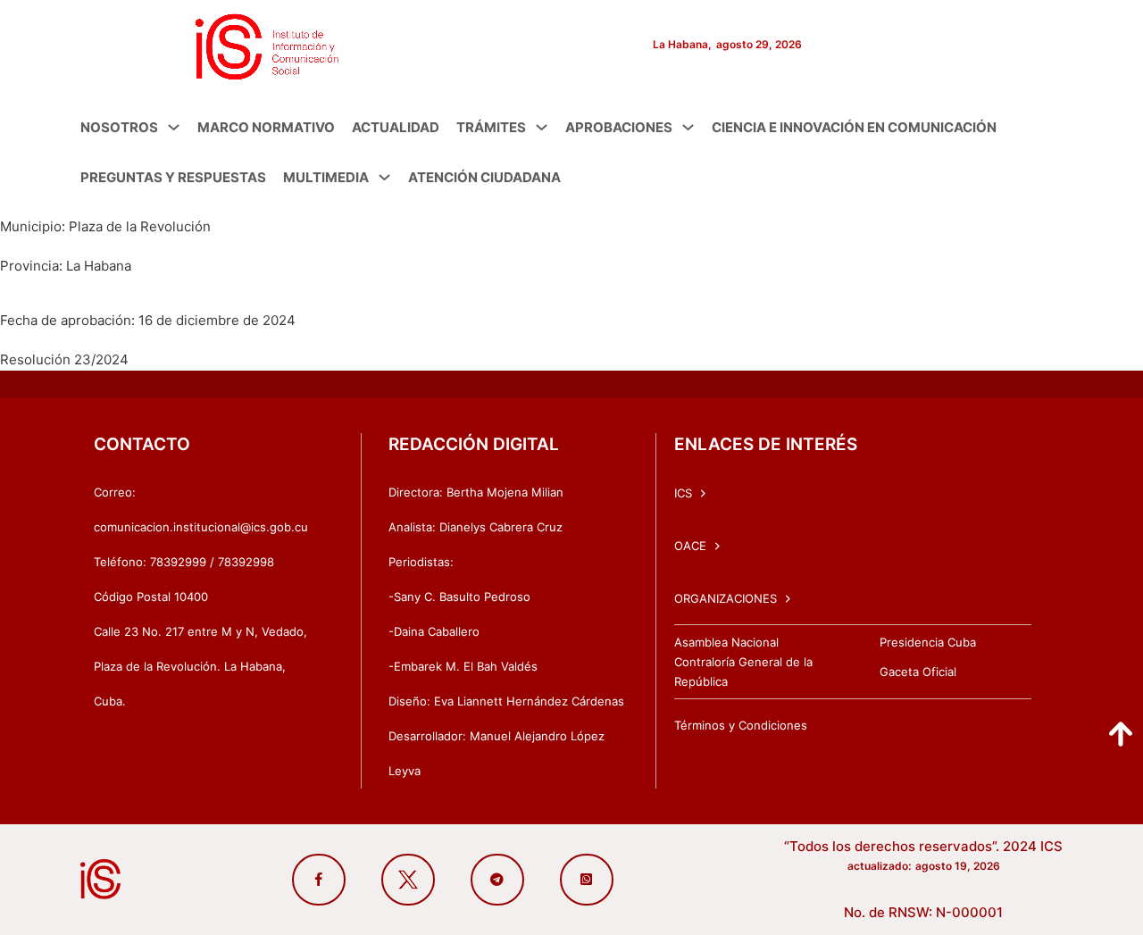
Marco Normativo (266, 127)
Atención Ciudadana (484, 177)
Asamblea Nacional (726, 642)
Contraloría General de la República (743, 672)
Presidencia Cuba (928, 642)
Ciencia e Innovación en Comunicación (854, 127)
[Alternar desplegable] (173, 127)
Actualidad (395, 127)
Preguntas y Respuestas (173, 177)
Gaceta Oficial (918, 671)
